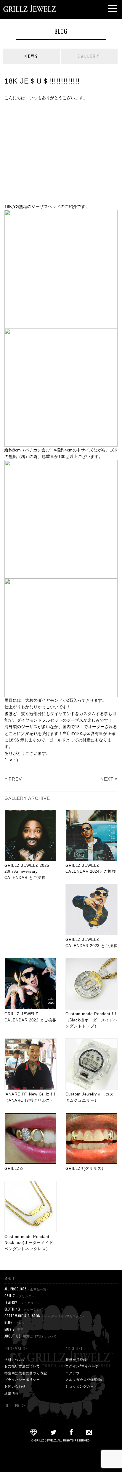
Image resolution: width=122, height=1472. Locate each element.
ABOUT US (31, 1336)
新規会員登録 (76, 1359)
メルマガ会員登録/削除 (83, 1379)
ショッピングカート (81, 1386)
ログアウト (74, 1372)
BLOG (61, 31)
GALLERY (89, 56)
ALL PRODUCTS (26, 1289)
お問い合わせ (15, 1386)
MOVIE (14, 1329)
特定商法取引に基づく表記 (25, 1372)
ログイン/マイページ (82, 1366)
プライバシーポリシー (22, 1379)
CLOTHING (24, 1309)
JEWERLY (21, 1302)
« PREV (13, 778)
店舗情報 (11, 1393)
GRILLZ (19, 1295)
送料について (15, 1359)
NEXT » (109, 778)
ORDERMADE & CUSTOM (44, 1316)
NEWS (32, 56)
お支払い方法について (22, 1366)
